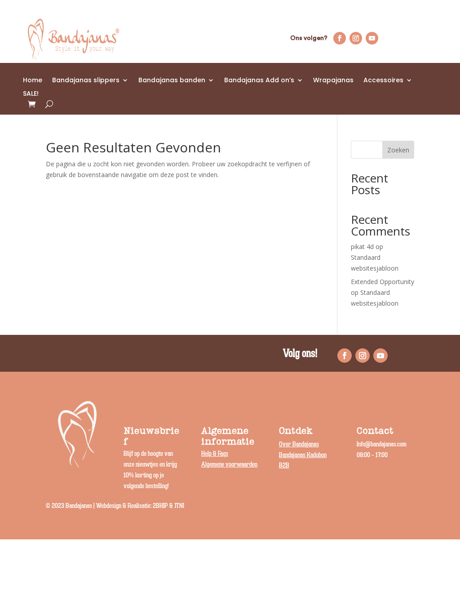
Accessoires (383, 81)
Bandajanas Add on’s (259, 81)
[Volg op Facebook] (339, 38)
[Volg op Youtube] (372, 38)
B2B (284, 465)
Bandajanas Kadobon (303, 455)
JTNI (179, 506)
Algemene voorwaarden (229, 465)
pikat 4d (362, 246)
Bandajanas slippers (85, 81)
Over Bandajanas (299, 444)
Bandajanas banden (171, 81)
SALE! (31, 94)
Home (32, 81)
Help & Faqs (214, 454)
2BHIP (160, 506)
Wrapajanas (333, 81)
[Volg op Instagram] (355, 38)
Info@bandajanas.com (382, 444)
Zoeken (398, 150)
